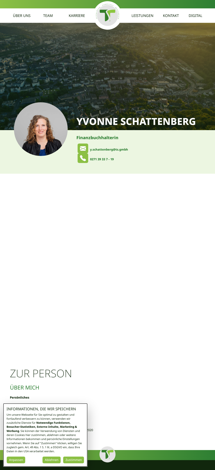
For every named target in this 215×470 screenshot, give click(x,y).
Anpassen (16, 460)
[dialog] (45, 435)
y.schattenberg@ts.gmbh (109, 149)
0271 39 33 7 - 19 (102, 159)
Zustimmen (74, 460)
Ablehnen (51, 460)
